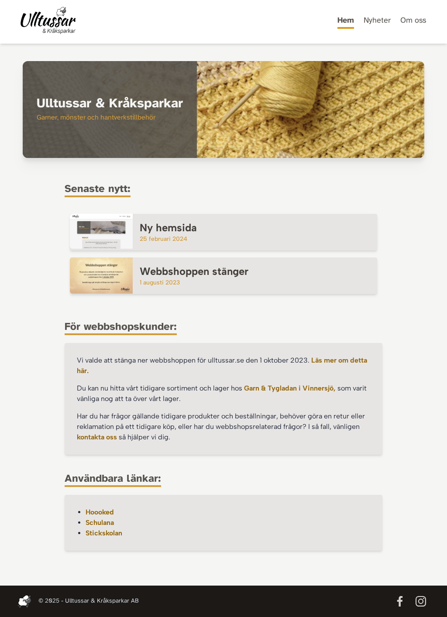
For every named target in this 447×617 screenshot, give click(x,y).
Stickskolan (104, 533)
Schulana (100, 522)
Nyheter (377, 21)
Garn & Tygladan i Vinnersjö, (290, 388)
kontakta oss (97, 437)
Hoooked (100, 512)
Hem (345, 21)
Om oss (413, 21)
